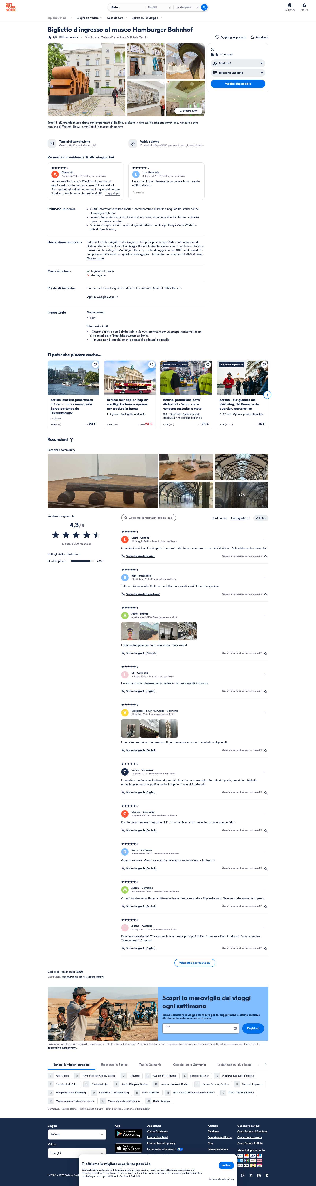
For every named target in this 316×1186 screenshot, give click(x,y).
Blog (210, 1143)
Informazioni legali (157, 1137)
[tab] (71, 1065)
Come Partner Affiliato (250, 1143)
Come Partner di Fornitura (252, 1131)
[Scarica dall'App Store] (128, 1148)
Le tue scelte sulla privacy (161, 1149)
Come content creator (249, 1137)
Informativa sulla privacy (62, 1047)
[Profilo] (304, 5)
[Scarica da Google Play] (128, 1134)
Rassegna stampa (218, 1149)
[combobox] (240, 518)
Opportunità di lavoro (220, 1137)
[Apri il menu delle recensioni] (265, 539)
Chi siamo (213, 1131)
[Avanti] (267, 395)
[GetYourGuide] (11, 7)
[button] (63, 37)
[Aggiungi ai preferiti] (95, 364)
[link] (73, 394)
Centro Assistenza (157, 1131)
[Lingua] (290, 5)
